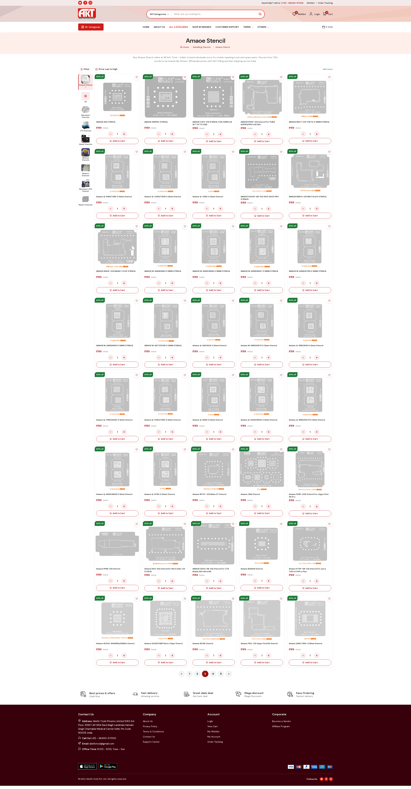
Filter (86, 69)
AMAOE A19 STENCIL (106, 122)
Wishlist (311, 3)
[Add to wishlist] (136, 77)
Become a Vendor (281, 721)
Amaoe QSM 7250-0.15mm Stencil (305, 643)
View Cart (212, 726)
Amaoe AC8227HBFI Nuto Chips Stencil (163, 643)
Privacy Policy (150, 726)
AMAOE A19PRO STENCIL (156, 122)
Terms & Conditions (153, 731)
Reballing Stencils (202, 47)
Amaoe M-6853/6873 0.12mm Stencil (259, 345)
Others (262, 27)
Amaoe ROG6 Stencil (202, 643)
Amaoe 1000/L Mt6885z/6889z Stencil (115, 643)
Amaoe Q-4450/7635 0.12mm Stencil (162, 196)
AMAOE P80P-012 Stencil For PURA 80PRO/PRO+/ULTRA (258, 123)
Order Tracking (325, 3)
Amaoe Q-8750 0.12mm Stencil (159, 494)
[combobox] (159, 14)
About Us (159, 27)
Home (146, 27)
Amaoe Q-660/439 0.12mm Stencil (209, 345)
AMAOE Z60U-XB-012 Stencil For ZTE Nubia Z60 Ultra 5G (210, 570)
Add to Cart (119, 141)
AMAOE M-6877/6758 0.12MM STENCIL (163, 345)
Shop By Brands (201, 27)
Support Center (151, 741)
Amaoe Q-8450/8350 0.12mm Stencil (259, 420)
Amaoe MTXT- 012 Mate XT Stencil (209, 494)
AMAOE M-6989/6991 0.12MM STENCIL (162, 271)
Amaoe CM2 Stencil (250, 494)
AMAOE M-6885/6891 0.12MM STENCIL (114, 345)
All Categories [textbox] (158, 14)
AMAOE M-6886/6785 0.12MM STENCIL (308, 271)
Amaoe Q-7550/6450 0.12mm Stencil (114, 420)
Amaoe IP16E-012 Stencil (108, 568)
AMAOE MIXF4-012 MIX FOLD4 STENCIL (308, 196)
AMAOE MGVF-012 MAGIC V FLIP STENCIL (116, 271)
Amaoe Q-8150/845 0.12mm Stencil (306, 345)
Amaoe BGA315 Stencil (252, 568)
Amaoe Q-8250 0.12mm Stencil (207, 420)
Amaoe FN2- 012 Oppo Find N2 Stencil (259, 643)
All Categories (178, 27)
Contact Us (149, 736)
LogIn (210, 721)
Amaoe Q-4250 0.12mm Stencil (207, 196)
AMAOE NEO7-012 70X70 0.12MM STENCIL (309, 122)
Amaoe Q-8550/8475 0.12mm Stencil (307, 420)
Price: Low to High (108, 69)
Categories (92, 27)
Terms (247, 27)
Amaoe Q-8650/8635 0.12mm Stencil (114, 494)
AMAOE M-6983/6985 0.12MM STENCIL (211, 271)
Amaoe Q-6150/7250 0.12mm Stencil (114, 196)
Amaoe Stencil (222, 47)
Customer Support (227, 27)
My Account (213, 736)
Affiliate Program (281, 726)
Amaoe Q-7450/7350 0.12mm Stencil (162, 420)
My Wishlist (213, 731)
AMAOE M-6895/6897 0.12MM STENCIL (259, 271)
